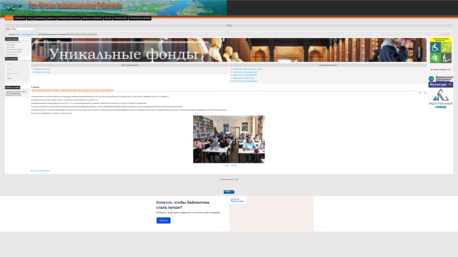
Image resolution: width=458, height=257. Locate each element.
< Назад (226, 165)
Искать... (8, 29)
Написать (163, 220)
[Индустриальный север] (441, 110)
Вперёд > (234, 165)
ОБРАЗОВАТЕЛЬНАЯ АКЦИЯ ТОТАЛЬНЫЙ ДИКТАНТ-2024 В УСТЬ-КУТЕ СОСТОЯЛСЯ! (72, 90)
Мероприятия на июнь (42, 69)
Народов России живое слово (243, 78)
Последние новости (29, 34)
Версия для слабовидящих (92, 18)
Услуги (30, 18)
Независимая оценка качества (69, 18)
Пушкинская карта (120, 18)
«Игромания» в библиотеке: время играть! (248, 69)
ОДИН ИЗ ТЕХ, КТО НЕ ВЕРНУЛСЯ (245, 75)
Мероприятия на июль (42, 72)
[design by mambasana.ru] (229, 184)
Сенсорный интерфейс (14, 49)
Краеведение (40, 18)
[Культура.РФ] (441, 76)
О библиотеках (20, 18)
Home (18, 34)
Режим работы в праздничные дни (245, 72)
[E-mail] (425, 93)
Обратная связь (11, 54)
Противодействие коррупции (140, 18)
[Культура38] (441, 87)
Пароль (9, 69)
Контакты (108, 18)
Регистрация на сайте (13, 52)
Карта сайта (10, 47)
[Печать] (420, 93)
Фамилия (10, 64)
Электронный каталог (13, 42)
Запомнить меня (12, 73)
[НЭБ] (441, 81)
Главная (9, 18)
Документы (51, 18)
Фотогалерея (10, 44)
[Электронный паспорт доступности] (441, 63)
